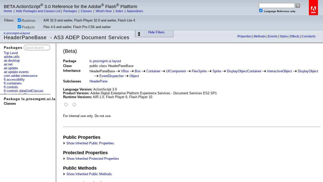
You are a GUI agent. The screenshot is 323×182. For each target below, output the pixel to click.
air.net (8, 64)
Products (28, 27)
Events (273, 36)
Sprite (216, 71)
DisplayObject (308, 71)
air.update (11, 68)
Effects (295, 36)
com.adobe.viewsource (20, 76)
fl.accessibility (14, 79)
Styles (284, 36)
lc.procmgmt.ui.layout (17, 33)
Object (134, 76)
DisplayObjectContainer (244, 71)
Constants (308, 36)
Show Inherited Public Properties (89, 143)
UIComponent (176, 71)
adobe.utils (12, 57)
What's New (104, 11)
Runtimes (29, 20)
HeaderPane (98, 81)
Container (153, 71)
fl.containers (13, 83)
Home (8, 11)
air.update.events (16, 72)
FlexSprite (199, 71)
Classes (87, 11)
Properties (244, 36)
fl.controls (11, 87)
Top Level (11, 53)
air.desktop (12, 60)
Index (120, 11)
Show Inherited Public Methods (88, 174)
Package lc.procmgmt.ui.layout (34, 99)
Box (138, 71)
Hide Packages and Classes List (38, 11)
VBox (125, 71)
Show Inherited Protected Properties (92, 159)
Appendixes (135, 11)
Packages (70, 11)
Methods (260, 36)
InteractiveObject (279, 71)
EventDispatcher (111, 76)
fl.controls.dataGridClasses (23, 91)
